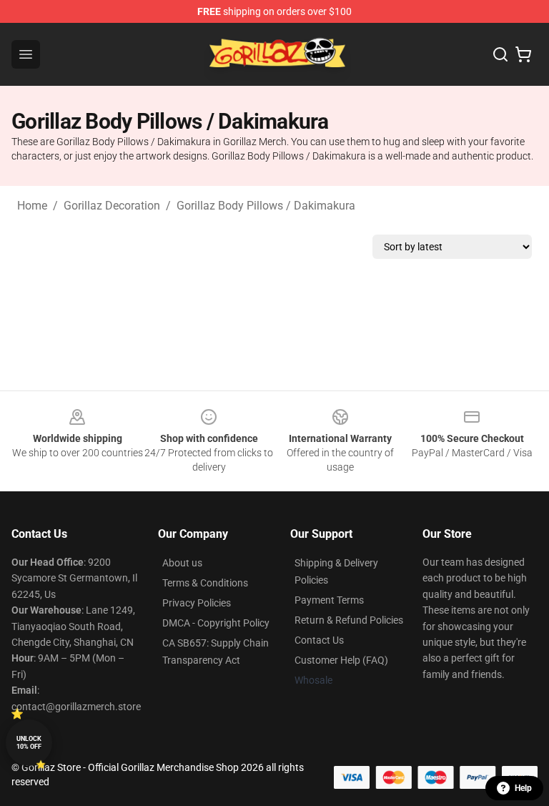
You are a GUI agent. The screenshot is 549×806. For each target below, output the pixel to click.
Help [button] (523, 788)
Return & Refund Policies (349, 620)
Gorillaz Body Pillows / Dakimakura (266, 205)
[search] (500, 54)
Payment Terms (329, 600)
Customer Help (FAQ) (341, 660)
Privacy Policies (196, 603)
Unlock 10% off (28, 742)
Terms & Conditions (205, 583)
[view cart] (523, 54)
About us (182, 563)
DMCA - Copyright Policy (215, 623)
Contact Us (319, 640)
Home (32, 205)
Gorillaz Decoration (112, 205)
